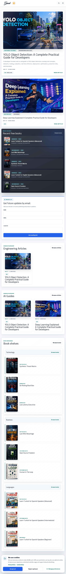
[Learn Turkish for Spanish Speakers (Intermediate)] (33, 519)
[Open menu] (63, 3)
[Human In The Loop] (33, 471)
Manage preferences (54, 569)
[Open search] (58, 3)
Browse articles (56, 248)
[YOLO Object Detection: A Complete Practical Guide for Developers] (33, 42)
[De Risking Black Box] (33, 385)
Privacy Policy (11, 565)
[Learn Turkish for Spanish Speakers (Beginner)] (33, 539)
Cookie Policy (20, 565)
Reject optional (33, 569)
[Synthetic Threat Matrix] (33, 365)
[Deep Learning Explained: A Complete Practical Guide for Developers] (33, 101)
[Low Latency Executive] (33, 404)
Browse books (58, 133)
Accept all (13, 569)
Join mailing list (33, 235)
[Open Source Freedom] (33, 452)
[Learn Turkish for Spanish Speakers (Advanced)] (33, 500)
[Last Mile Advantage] (33, 433)
